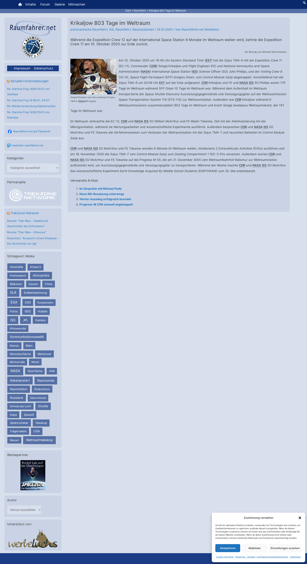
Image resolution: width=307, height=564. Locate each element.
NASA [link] (82, 101)
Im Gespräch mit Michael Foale (100, 188)
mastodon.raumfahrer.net (27, 145)
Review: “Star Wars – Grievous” (26, 232)
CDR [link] (153, 66)
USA (37, 431)
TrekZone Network (24, 213)
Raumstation (18, 389)
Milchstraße (17, 362)
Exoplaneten (45, 302)
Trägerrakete (18, 431)
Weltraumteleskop (39, 440)
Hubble (42, 311)
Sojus (13, 414)
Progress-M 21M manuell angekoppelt (106, 204)
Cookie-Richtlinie (225, 556)
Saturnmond (38, 398)
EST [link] (208, 60)
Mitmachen (76, 4)
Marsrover (44, 354)
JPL (25, 320)
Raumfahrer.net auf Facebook (31, 131)
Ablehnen (254, 548)
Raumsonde (45, 380)
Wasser (14, 440)
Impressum (295, 556)
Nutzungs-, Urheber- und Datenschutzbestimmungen (261, 556)
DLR (13, 292)
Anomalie (16, 267)
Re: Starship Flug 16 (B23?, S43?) (28, 100)
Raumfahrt (123, 29)
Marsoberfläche (20, 354)
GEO (28, 311)
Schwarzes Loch (20, 406)
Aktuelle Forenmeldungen (29, 81)
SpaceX (29, 414)
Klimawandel (18, 328)
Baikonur (16, 284)
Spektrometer (19, 423)
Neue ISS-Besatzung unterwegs (101, 194)
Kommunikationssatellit (27, 337)
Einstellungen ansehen (285, 548)
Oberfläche (35, 371)
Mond (35, 362)
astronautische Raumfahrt (88, 29)
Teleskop (41, 423)
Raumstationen (143, 29)
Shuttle (43, 406)
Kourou (14, 345)
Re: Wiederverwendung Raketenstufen (31, 106)
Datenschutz (43, 68)
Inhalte (30, 4)
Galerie (60, 4)
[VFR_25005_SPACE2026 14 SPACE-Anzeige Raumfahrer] (32, 475)
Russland (16, 398)
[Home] (20, 4)
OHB (52, 371)
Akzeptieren (228, 548)
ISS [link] (194, 71)
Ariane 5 (35, 267)
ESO (28, 302)
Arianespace (18, 275)
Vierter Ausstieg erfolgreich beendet (105, 199)
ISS (12, 320)
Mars (29, 345)
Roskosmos (42, 389)
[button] (300, 518)
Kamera (40, 320)
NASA (15, 371)
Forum (45, 4)
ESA (13, 302)
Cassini (33, 284)
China (48, 284)
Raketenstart (20, 380)
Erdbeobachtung (35, 292)
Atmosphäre (41, 275)
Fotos (14, 311)
